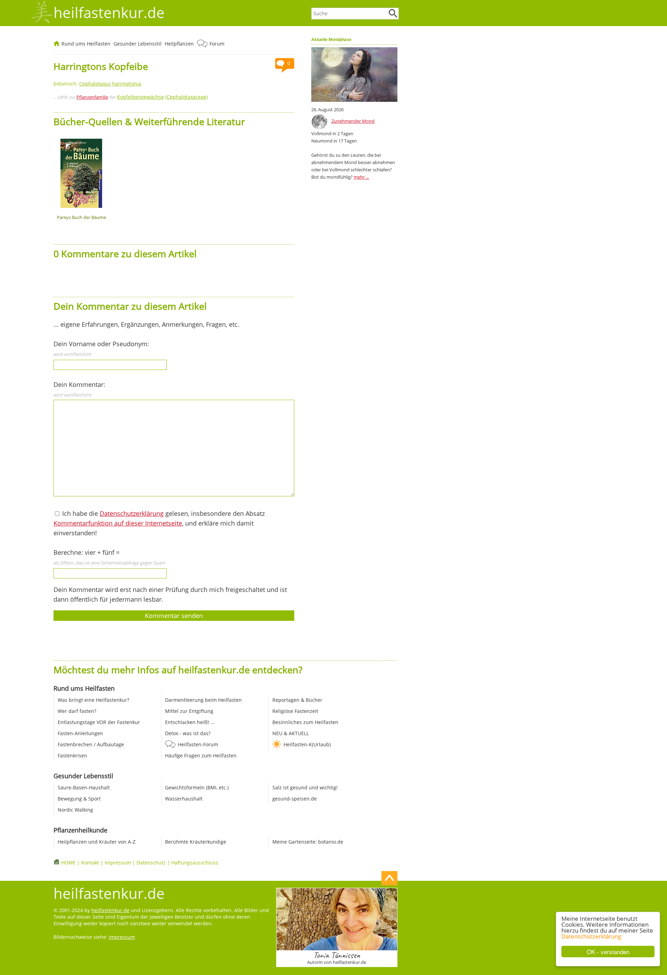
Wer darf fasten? (77, 711)
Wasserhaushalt (184, 798)
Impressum (118, 862)
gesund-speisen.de (294, 798)
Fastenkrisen (72, 755)
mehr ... (361, 177)
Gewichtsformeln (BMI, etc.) (197, 787)
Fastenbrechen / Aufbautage (91, 744)
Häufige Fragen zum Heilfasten (201, 755)
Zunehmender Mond (352, 121)
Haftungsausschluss (194, 862)
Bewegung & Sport (79, 798)
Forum (216, 43)
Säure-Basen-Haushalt (84, 787)
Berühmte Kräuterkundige (195, 841)
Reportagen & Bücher (297, 700)
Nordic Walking (75, 809)
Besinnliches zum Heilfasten (305, 722)
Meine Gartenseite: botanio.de (307, 841)
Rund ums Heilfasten (85, 43)
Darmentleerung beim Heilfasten (203, 700)
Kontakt (90, 862)
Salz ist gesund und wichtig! (305, 787)
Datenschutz (151, 862)
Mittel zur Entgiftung (189, 711)
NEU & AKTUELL (290, 733)
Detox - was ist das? (188, 733)
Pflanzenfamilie (92, 97)
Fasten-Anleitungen (80, 733)
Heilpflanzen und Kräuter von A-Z (96, 841)
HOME (68, 862)
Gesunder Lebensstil (138, 43)
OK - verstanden (608, 951)
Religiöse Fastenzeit (295, 711)
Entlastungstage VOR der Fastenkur (99, 722)
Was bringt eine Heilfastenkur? (93, 700)
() (162, 97)
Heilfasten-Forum (198, 744)
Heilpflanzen (179, 43)
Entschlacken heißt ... (190, 722)
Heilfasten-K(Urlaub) (307, 744)
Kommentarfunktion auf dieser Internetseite (117, 523)
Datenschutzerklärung (591, 936)
